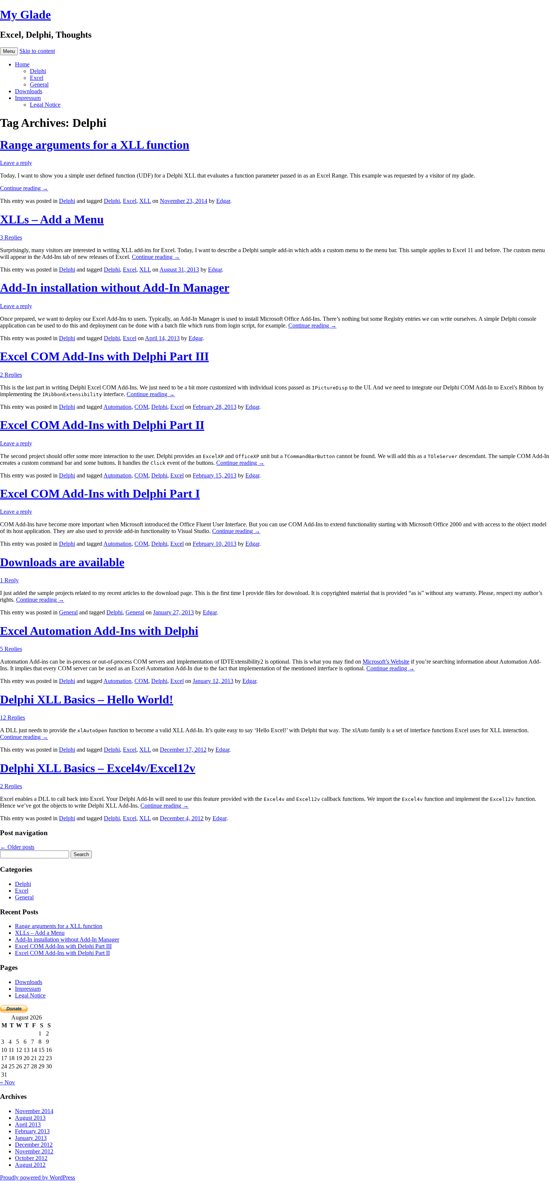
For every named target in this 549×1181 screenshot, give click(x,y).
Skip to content (37, 51)
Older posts (17, 847)
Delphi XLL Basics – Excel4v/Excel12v (97, 768)
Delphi (38, 71)
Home (22, 64)
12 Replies (12, 717)
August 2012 (30, 1165)
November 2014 (34, 1111)
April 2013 (28, 1124)
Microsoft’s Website (386, 661)
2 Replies (11, 375)
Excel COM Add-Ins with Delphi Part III (104, 356)
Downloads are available (62, 562)
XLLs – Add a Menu (52, 219)
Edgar (223, 201)
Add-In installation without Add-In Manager (114, 287)
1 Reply (9, 580)
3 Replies (11, 237)
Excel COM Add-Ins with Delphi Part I (100, 493)
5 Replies (11, 649)
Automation (117, 407)
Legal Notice (45, 104)
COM (141, 407)
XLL (145, 201)
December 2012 (34, 1144)
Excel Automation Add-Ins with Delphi (99, 631)
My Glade (25, 14)
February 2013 (32, 1131)
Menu (9, 51)
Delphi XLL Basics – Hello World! (86, 699)
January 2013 (31, 1138)
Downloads (28, 91)
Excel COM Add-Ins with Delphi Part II (102, 425)
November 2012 (34, 1151)
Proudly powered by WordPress (37, 1177)
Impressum (28, 98)
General (39, 84)
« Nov (7, 1082)
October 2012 (31, 1158)
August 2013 (30, 1118)
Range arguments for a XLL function (94, 144)
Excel (36, 78)
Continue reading (24, 188)
